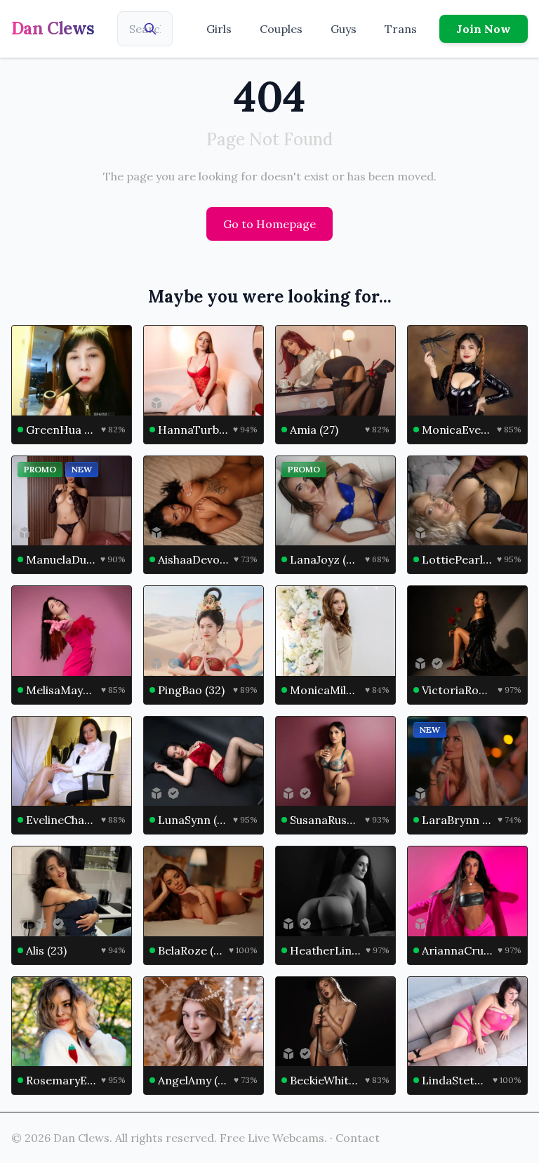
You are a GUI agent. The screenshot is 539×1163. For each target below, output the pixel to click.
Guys (344, 29)
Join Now (483, 29)
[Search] (150, 29)
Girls (219, 29)
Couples (281, 29)
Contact (357, 1138)
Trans (401, 29)
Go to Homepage (269, 224)
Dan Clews (53, 28)
